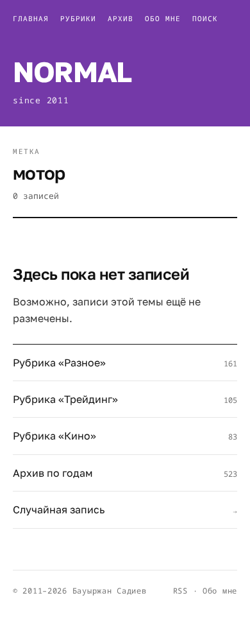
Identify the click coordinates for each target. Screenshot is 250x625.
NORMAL (72, 72)
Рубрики (78, 18)
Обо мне (163, 18)
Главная (31, 18)
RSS (180, 590)
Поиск (205, 18)
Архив (120, 18)
